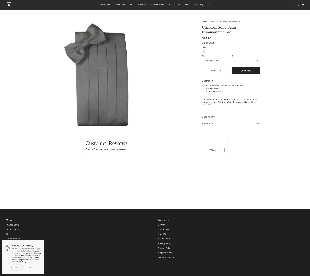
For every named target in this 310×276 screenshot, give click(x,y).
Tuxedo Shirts (12, 229)
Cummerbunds (13, 238)
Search (161, 225)
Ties (8, 234)
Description (207, 81)
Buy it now (246, 70)
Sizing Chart (208, 43)
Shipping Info (208, 117)
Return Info (207, 123)
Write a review (216, 150)
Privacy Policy (165, 243)
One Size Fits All (211, 61)
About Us (162, 234)
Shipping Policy (165, 252)
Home (204, 22)
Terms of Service (166, 257)
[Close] (42, 242)
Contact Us (163, 229)
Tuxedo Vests (12, 225)
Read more (207, 105)
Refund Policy (164, 248)
